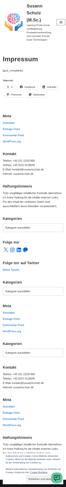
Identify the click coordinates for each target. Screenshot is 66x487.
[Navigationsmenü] (61, 22)
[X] (6, 250)
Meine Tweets (11, 269)
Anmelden (9, 122)
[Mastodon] (25, 250)
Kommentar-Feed (13, 135)
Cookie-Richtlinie (38, 472)
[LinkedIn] (19, 250)
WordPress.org (12, 141)
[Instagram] (12, 250)
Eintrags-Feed (11, 129)
